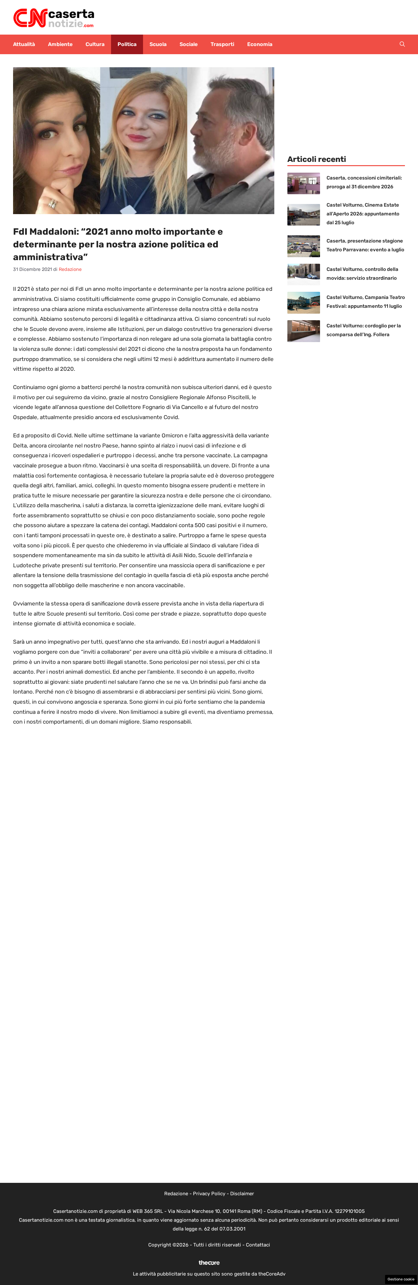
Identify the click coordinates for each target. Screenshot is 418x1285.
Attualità (24, 44)
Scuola (158, 44)
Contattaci (258, 1245)
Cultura (95, 44)
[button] (402, 44)
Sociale (189, 44)
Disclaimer (242, 1194)
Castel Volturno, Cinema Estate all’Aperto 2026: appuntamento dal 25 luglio (363, 214)
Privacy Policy (209, 1194)
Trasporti (222, 44)
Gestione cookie (401, 1279)
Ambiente (60, 44)
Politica (127, 44)
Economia (259, 44)
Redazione (176, 1194)
